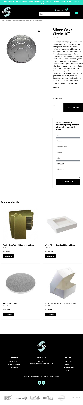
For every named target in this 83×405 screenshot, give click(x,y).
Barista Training (68, 367)
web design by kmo (29, 376)
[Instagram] (39, 383)
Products (14, 367)
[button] (76, 12)
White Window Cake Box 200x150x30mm (60, 245)
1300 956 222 (41, 361)
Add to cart (73, 108)
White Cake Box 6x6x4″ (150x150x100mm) (60, 303)
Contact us (68, 370)
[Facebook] (43, 383)
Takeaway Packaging (11, 20)
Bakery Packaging (24, 20)
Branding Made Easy (14, 364)
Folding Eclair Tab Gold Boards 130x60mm (18, 245)
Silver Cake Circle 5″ (10, 303)
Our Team (68, 364)
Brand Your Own (14, 361)
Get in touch (41, 357)
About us (68, 361)
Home (2, 20)
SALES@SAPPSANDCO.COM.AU (41, 364)
